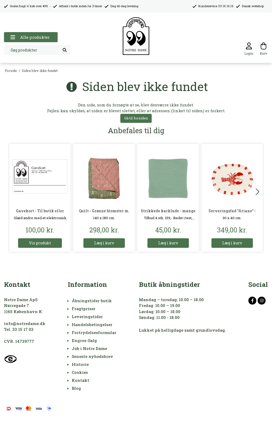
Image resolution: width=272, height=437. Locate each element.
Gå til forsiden (136, 118)
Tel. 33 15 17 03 (18, 329)
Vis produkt (40, 242)
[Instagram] (262, 301)
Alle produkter (35, 37)
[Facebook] (252, 301)
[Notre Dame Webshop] (136, 36)
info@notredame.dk (24, 323)
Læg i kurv (104, 242)
